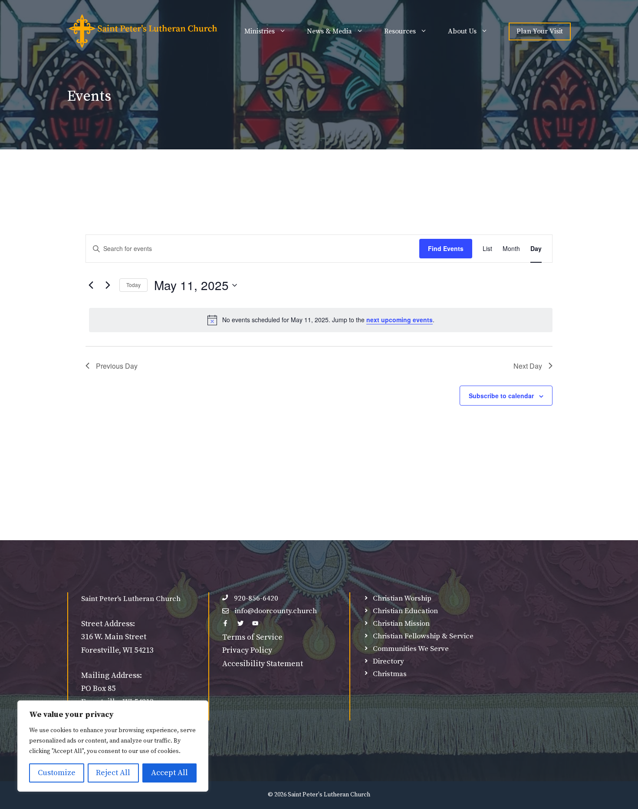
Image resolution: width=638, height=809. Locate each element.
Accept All (169, 773)
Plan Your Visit (539, 31)
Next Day (527, 366)
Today (133, 284)
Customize (57, 773)
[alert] (320, 320)
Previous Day (117, 366)
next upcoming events (399, 319)
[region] (112, 746)
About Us (462, 31)
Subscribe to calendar (501, 395)
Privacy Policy (247, 650)
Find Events (446, 248)
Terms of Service (252, 637)
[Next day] (107, 285)
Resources (400, 31)
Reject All (113, 773)
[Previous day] (91, 285)
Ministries (259, 31)
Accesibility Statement (262, 664)
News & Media (329, 31)
